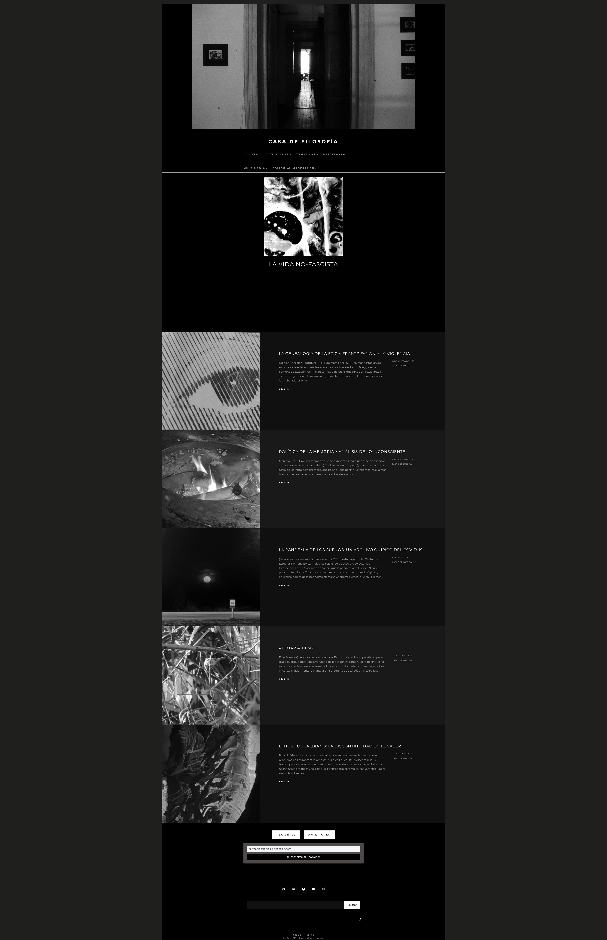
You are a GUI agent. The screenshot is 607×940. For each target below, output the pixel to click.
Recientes (286, 834)
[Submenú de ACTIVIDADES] (290, 154)
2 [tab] (308, 315)
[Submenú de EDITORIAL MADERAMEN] (315, 168)
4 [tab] (298, 315)
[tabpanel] (303, 229)
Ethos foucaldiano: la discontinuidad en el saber (340, 746)
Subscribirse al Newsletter (303, 857)
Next (241, 244)
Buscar (352, 904)
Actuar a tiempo (298, 648)
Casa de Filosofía (303, 141)
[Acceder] (360, 919)
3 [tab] (303, 315)
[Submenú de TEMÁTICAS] (317, 154)
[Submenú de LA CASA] (259, 154)
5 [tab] (294, 315)
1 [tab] (313, 315)
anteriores (319, 834)
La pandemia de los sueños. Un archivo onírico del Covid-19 (351, 549)
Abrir (284, 389)
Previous (366, 244)
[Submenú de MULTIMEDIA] (266, 168)
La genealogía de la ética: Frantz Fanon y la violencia (344, 353)
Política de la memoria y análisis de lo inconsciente (342, 451)
